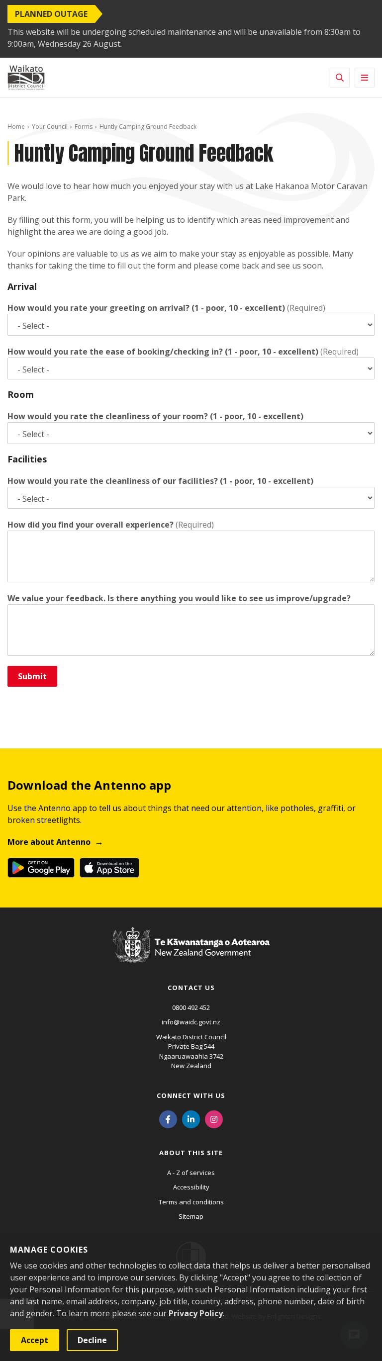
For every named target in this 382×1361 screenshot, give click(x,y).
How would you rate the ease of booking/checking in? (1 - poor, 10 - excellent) (162, 351)
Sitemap (191, 1216)
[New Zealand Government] (191, 954)
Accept (34, 1340)
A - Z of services (191, 1172)
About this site (191, 1152)
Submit (32, 676)
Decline (92, 1340)
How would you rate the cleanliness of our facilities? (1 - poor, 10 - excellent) (160, 480)
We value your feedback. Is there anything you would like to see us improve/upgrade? (179, 598)
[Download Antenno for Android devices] (41, 868)
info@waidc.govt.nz (191, 1021)
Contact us (191, 987)
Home (16, 126)
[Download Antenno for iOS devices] (109, 868)
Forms (84, 126)
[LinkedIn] (191, 1118)
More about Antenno (49, 841)
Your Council (50, 126)
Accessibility (191, 1186)
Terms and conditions (191, 1201)
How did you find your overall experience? (90, 524)
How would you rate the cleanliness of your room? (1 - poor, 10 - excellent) (155, 416)
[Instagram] (214, 1118)
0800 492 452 (191, 1007)
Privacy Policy (196, 1313)
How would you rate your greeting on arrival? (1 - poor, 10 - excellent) (146, 307)
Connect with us (191, 1095)
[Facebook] (168, 1118)
